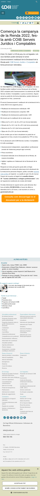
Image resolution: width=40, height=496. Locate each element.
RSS (21, 409)
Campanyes (5, 328)
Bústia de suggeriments (8, 394)
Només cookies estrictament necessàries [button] (20, 488)
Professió (4, 330)
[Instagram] (8, 417)
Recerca (4, 368)
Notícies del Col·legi (25, 398)
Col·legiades (24, 372)
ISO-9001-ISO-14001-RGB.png (10, 377)
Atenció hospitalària (7, 357)
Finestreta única (7, 300)
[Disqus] (20, 229)
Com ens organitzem (8, 379)
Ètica (21, 357)
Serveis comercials (25, 390)
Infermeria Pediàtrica (26, 329)
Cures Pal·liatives (7, 366)
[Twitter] (29, 17)
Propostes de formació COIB (10, 302)
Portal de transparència (8, 387)
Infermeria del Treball (26, 324)
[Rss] (38, 17)
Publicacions (5, 390)
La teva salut (23, 384)
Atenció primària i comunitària (10, 355)
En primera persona (7, 316)
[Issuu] (35, 17)
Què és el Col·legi (7, 385)
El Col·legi (5, 372)
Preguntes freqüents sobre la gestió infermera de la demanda (10, 324)
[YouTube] (18, 417)
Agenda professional (8, 345)
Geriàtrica (22, 326)
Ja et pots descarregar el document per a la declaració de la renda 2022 (21, 286)
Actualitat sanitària (7, 343)
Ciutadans (5, 396)
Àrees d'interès (25, 353)
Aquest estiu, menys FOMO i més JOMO (14, 265)
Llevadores (23, 320)
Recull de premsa (25, 405)
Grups (21, 394)
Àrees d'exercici (7, 353)
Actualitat (4, 263)
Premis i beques (6, 347)
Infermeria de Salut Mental (27, 322)
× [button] (37, 469)
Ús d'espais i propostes (26, 392)
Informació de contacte (8, 392)
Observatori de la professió (9, 340)
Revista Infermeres (25, 407)
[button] (20, 493)
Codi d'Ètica (5, 308)
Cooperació (23, 355)
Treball (4, 298)
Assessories (23, 378)
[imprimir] (38, 23)
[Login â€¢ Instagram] (23, 17)
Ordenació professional (8, 334)
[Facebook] (26, 17)
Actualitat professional (8, 304)
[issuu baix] (21, 417)
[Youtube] (32, 17)
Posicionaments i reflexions (9, 338)
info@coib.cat (8, 430)
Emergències (5, 362)
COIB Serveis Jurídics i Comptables (22, 62)
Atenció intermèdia (7, 359)
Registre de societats (8, 406)
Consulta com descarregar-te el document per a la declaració (20, 198)
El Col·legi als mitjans (26, 403)
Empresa (4, 364)
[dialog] (20, 481)
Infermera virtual (7, 306)
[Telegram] (17, 17)
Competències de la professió (10, 336)
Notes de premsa (25, 400)
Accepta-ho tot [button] (20, 483)
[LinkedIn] (20, 17)
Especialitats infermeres (27, 314)
